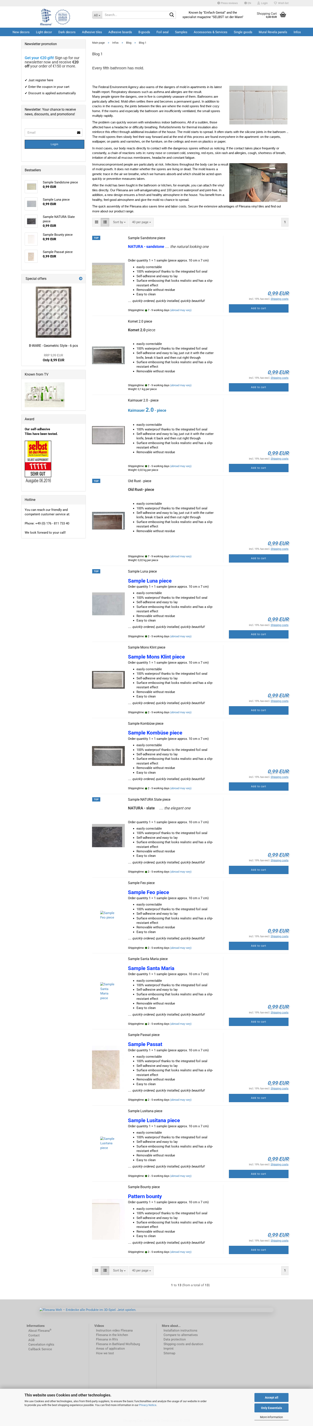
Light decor (44, 32)
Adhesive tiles (92, 32)
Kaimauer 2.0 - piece (143, 400)
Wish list (283, 3)
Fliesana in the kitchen (112, 1335)
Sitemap (169, 1353)
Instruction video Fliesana (114, 1330)
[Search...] (172, 15)
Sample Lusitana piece (145, 1111)
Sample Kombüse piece (145, 724)
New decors (21, 32)
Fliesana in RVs (106, 1339)
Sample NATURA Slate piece (149, 799)
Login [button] (264, 3)
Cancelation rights (41, 1344)
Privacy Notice (147, 1405)
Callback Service (40, 1349)
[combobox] (119, 222)
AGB (31, 1340)
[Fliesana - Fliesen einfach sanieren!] (55, 17)
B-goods (144, 32)
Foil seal (162, 32)
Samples (181, 32)
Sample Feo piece (141, 883)
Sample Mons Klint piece (146, 647)
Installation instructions (180, 1330)
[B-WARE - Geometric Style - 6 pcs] (53, 312)
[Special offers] (80, 278)
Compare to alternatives (181, 1335)
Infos (297, 32)
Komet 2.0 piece (140, 321)
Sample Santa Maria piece (148, 959)
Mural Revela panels (273, 32)
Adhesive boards (120, 32)
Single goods (243, 32)
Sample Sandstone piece (146, 238)
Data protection (175, 1339)
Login (54, 144)
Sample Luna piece (142, 571)
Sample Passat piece (143, 1035)
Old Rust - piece (139, 481)
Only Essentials (271, 1408)
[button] (247, 3)
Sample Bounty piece (144, 1187)
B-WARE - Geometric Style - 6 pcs (53, 346)
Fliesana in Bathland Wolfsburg (118, 1344)
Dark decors (67, 32)
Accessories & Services (210, 32)
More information (271, 1417)
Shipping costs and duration (183, 1344)
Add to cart (258, 308)
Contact (34, 1335)
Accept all (271, 1397)
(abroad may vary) (181, 310)
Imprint (169, 1348)
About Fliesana (39, 1331)
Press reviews (229, 3)
